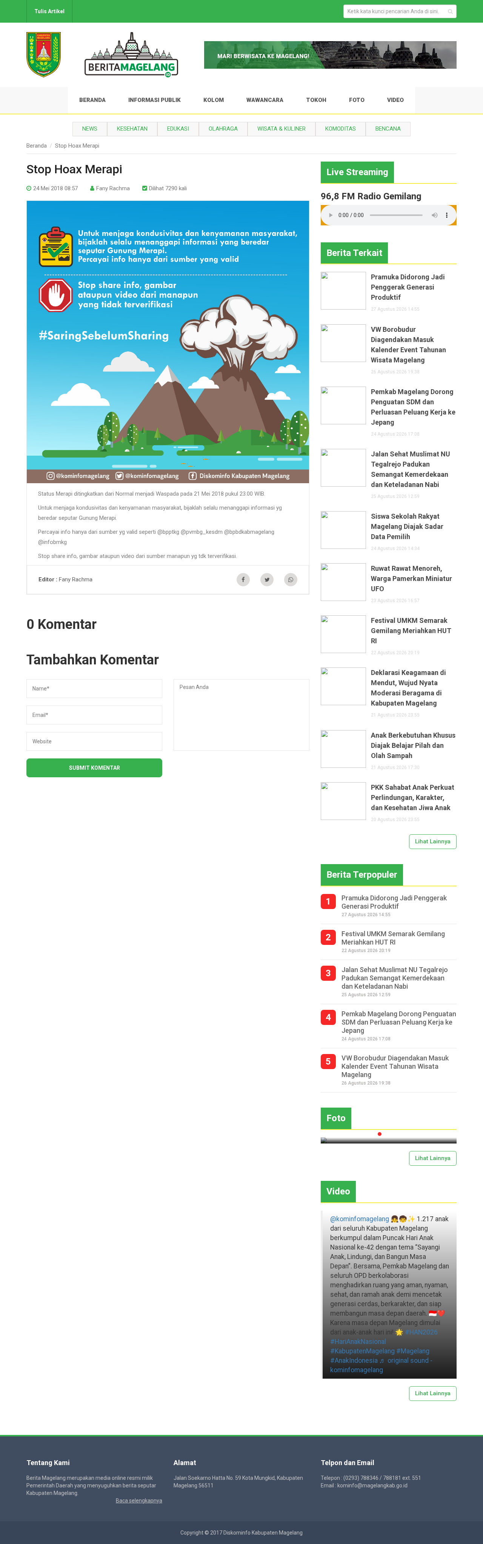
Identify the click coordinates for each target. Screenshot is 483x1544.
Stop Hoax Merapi (77, 145)
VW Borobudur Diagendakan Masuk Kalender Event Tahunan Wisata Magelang (408, 344)
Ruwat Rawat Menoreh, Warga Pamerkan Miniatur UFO (411, 578)
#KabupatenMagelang (362, 1351)
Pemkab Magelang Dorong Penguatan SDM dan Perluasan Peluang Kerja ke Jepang (413, 407)
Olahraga (223, 128)
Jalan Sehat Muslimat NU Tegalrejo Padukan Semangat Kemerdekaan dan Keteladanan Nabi (410, 469)
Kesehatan (132, 128)
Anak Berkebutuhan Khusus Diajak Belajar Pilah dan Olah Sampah (413, 745)
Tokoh (316, 100)
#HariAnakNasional (358, 1341)
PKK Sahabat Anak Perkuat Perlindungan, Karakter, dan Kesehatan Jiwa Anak (412, 797)
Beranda (92, 100)
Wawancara (264, 100)
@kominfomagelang (359, 1219)
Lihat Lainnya (433, 841)
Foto (357, 100)
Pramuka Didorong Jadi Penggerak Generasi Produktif (408, 287)
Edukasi (178, 128)
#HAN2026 (421, 1332)
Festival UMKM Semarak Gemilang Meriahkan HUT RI (411, 630)
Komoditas (340, 128)
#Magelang (412, 1351)
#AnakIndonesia (354, 1360)
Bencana (388, 128)
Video (395, 100)
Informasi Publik (154, 100)
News (89, 128)
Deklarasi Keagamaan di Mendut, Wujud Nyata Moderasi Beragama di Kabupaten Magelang (408, 688)
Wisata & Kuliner (281, 128)
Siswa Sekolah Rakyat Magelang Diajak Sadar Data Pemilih (407, 526)
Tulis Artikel (49, 11)
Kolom (213, 100)
